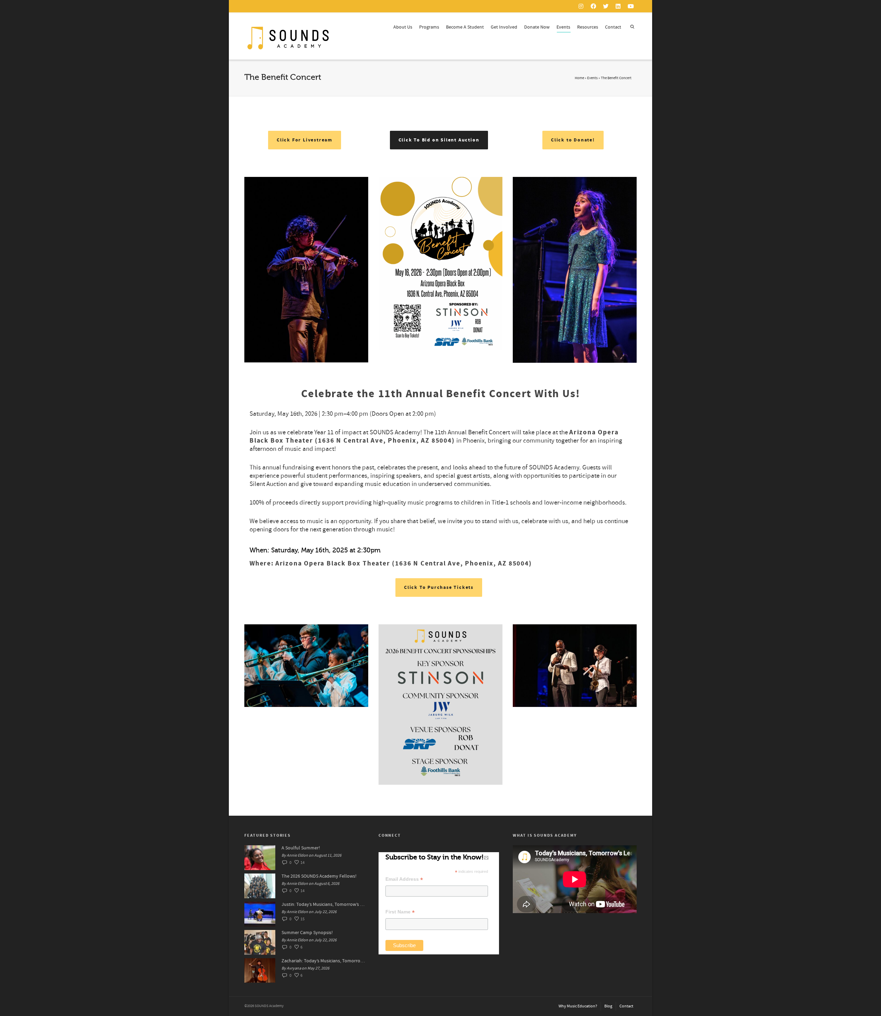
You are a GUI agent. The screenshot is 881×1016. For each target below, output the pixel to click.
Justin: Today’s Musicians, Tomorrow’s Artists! (323, 904)
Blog (608, 1006)
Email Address (404, 879)
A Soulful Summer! (301, 848)
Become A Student (465, 27)
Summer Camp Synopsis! (307, 932)
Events (563, 27)
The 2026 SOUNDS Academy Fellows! (319, 876)
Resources (587, 27)
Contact (613, 27)
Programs (429, 27)
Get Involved (504, 27)
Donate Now (537, 27)
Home (579, 78)
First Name (400, 912)
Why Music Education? (578, 1006)
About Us (402, 27)
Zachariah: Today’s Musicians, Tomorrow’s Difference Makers (323, 961)
